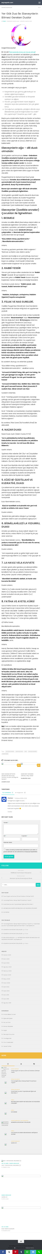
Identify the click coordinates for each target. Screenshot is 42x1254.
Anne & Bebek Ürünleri (9, 1014)
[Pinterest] (15, 1252)
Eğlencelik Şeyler (7, 1018)
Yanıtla (10, 812)
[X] (9, 1252)
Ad (5, 836)
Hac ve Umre (6, 1022)
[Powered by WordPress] (14, 1247)
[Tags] (34, 1064)
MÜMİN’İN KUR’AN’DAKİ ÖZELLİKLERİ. (13, 929)
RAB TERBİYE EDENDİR (8, 1229)
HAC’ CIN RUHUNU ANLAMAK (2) (11, 1165)
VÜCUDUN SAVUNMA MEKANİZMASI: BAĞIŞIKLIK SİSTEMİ (24, 1133)
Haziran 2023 (7, 955)
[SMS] (39, 1252)
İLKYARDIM (6, 912)
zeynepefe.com (7, 3)
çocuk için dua (19, 751)
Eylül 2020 (6, 963)
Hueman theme (30, 1248)
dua (26, 751)
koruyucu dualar (33, 751)
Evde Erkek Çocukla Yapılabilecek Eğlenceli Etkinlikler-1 (18, 904)
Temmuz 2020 (7, 971)
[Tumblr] (21, 1252)
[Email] (33, 1252)
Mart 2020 (6, 987)
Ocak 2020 (6, 991)
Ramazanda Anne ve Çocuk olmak (22, 52)
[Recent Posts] (8, 1064)
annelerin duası (10, 751)
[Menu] (39, 2)
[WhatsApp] (27, 1252)
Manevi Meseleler (7, 7)
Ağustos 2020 (7, 967)
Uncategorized (7, 1038)
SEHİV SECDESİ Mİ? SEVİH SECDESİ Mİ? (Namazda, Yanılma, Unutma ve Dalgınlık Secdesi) (10, 776)
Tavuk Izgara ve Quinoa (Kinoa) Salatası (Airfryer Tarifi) (18, 896)
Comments (8, 792)
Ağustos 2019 (7, 1003)
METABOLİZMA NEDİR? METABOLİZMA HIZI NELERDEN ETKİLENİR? (20, 908)
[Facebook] (3, 1252)
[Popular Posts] (20, 1064)
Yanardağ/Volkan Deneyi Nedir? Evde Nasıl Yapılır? (17, 900)
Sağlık (5, 1030)
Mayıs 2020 (6, 979)
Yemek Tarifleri (7, 1046)
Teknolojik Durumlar (8, 1034)
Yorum (6, 822)
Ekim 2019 (6, 995)
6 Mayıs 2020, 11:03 (21, 798)
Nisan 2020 (6, 983)
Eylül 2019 (6, 999)
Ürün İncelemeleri (8, 1042)
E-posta (24, 836)
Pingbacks (21, 792)
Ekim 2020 (6, 959)
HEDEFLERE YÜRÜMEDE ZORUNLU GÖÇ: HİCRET (27, 775)
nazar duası (5, 753)
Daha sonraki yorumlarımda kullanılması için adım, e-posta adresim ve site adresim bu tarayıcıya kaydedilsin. (21, 850)
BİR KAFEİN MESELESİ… (9, 937)
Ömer (4, 21)
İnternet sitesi (8, 842)
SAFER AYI (14, 1143)
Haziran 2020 (7, 975)
